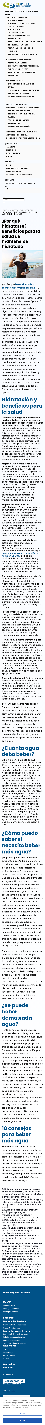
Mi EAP (7, 14)
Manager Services (10, 1312)
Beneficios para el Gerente (18, 60)
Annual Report (9, 1356)
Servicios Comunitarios (16, 105)
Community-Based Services (14, 1325)
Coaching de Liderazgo (19, 93)
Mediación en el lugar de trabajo (23, 90)
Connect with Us (14, 1381)
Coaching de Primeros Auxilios (22, 54)
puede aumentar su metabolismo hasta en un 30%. (20, 554)
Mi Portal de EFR (15, 20)
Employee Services (11, 1309)
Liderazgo (11, 150)
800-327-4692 (9, 1391)
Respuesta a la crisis (17, 63)
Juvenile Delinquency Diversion (16, 1331)
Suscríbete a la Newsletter (19, 174)
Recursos (9, 162)
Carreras (10, 147)
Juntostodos (14, 30)
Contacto (9, 180)
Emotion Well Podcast (17, 168)
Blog (8, 165)
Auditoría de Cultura (18, 69)
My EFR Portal (9, 1306)
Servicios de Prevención (19, 111)
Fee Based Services (14, 81)
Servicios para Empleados (18, 17)
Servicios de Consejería (19, 126)
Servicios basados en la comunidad (22, 108)
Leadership (8, 1353)
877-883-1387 (8, 1374)
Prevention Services (11, 1328)
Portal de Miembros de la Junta (20, 183)
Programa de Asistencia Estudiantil (23, 138)
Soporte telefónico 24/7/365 (21, 23)
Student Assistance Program (15, 1343)
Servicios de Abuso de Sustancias (21, 132)
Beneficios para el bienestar (21, 96)
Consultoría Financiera (19, 36)
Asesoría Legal (15, 39)
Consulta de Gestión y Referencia (23, 66)
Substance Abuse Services (14, 1337)
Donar (9, 156)
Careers (6, 1349)
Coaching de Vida (16, 33)
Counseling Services (11, 1340)
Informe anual (13, 153)
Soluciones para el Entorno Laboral (22, 11)
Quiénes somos (12, 144)
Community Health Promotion (15, 1334)
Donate (6, 1359)
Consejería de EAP (16, 27)
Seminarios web (13, 171)
